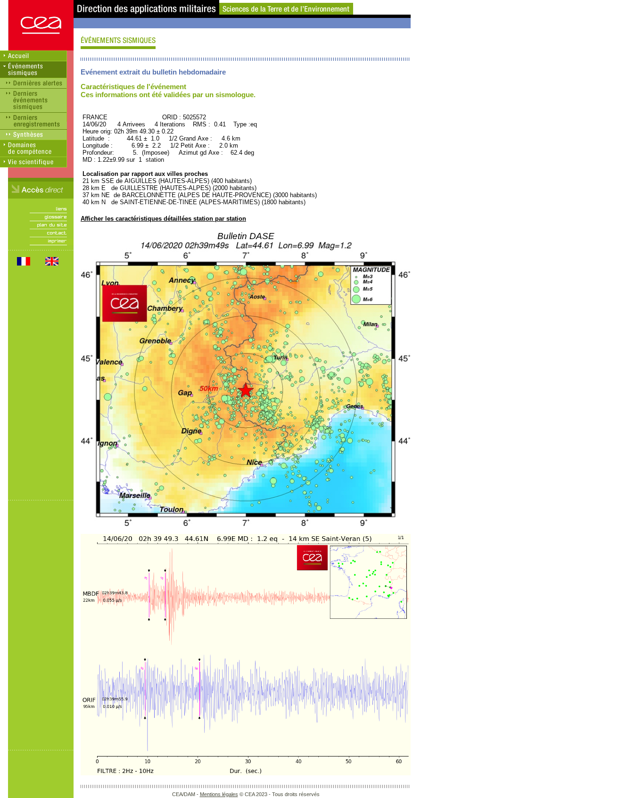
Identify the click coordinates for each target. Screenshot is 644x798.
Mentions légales (219, 794)
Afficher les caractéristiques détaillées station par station (163, 218)
